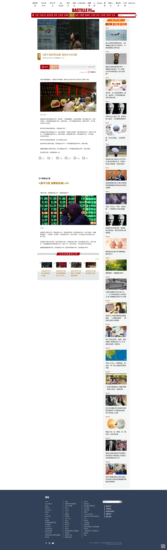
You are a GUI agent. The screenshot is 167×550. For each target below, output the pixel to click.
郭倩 (66, 508)
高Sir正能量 (68, 506)
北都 (37, 15)
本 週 (116, 24)
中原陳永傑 (48, 529)
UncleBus (48, 526)
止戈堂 (67, 510)
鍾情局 (47, 508)
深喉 (66, 501)
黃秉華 (67, 516)
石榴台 (74, 4)
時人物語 (86, 508)
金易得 (86, 520)
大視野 (93, 15)
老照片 (67, 529)
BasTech (132, 3)
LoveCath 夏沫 (88, 514)
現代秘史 (86, 503)
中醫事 (81, 15)
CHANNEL (82, 3)
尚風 (66, 520)
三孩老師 (86, 522)
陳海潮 (86, 533)
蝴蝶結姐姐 (68, 537)
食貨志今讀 (68, 535)
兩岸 (98, 15)
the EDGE (61, 4)
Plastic (99, 3)
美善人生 (110, 4)
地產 (76, 15)
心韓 (94, 4)
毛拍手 (86, 501)
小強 (46, 514)
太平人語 (67, 518)
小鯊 (66, 512)
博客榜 (108, 15)
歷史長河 (118, 4)
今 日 (108, 24)
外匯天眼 (86, 510)
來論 (85, 535)
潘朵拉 (67, 524)
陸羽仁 (47, 512)
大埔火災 (43, 15)
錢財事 (72, 15)
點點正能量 (48, 531)
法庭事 (66, 15)
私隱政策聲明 (110, 511)
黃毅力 (86, 512)
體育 (105, 4)
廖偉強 (67, 522)
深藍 (46, 506)
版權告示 (108, 506)
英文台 (68, 4)
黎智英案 (50, 15)
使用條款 (108, 509)
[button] (95, 259)
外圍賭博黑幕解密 (70, 503)
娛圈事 (89, 4)
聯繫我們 (108, 514)
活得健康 (48, 524)
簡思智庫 (86, 524)
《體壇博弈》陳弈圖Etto (91, 531)
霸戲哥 (67, 514)
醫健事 (87, 15)
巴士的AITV (43, 4)
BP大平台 (52, 4)
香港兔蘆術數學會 (50, 522)
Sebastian (48, 510)
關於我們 (108, 516)
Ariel (46, 501)
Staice (67, 526)
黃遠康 (47, 520)
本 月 (123, 24)
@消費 (103, 15)
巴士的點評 (48, 503)
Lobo (46, 518)
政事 (55, 15)
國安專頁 (35, 4)
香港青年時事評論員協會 (91, 516)
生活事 (125, 4)
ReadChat (48, 533)
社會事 (60, 15)
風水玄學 (48, 516)
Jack (85, 518)
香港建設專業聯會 (89, 506)
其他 (113, 15)
